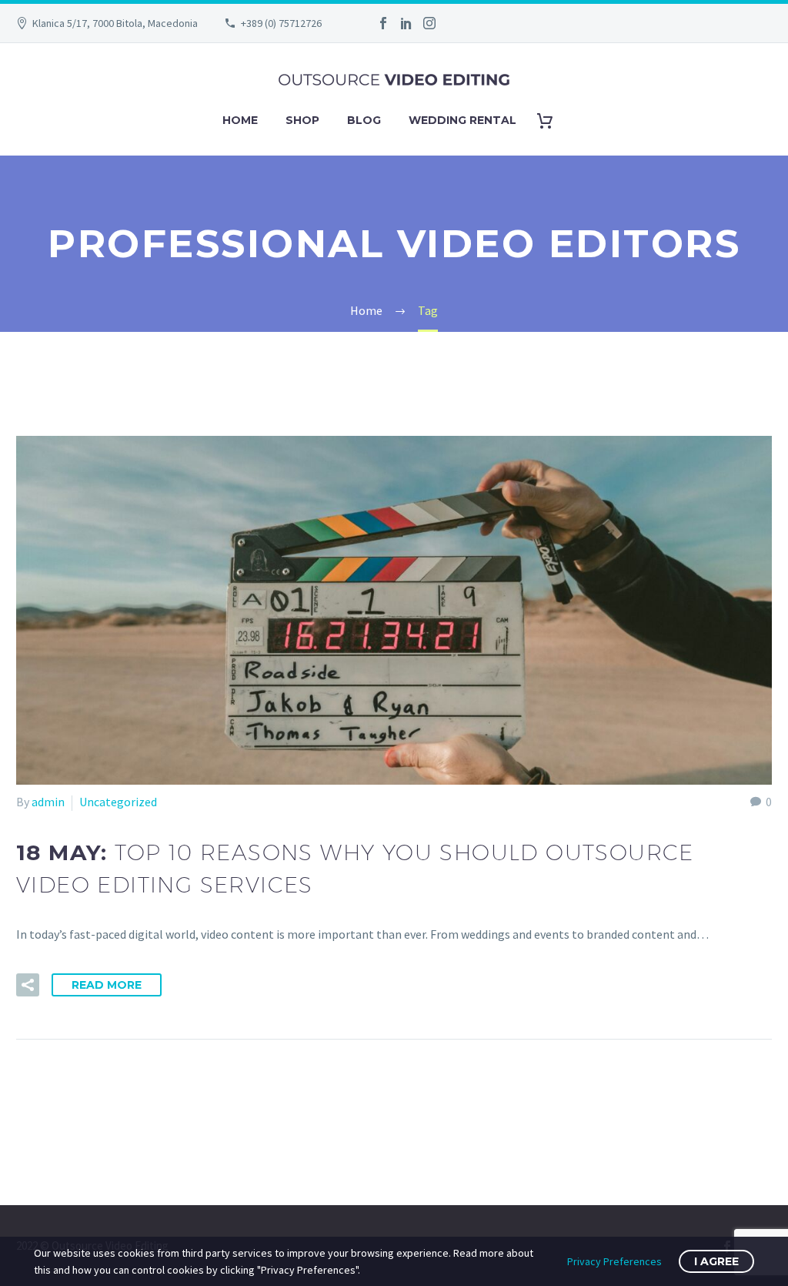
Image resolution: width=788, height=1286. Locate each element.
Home (240, 120)
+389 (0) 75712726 (281, 23)
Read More (107, 985)
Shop (302, 120)
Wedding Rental (462, 120)
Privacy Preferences (614, 1261)
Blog (364, 120)
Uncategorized (118, 801)
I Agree (716, 1261)
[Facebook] (383, 23)
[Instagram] (429, 23)
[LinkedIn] (406, 23)
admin (48, 801)
